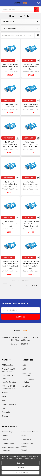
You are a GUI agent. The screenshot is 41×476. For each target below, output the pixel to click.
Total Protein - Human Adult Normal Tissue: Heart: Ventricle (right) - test (10, 264)
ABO (24, 365)
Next (33, 286)
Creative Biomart (8, 443)
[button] (37, 35)
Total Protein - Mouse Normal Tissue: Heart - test (10, 66)
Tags (4, 400)
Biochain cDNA (26, 440)
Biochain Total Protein (29, 432)
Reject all (20, 468)
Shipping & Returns (9, 404)
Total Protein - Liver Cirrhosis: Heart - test (31, 105)
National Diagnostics (9, 432)
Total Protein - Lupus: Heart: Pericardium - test (31, 66)
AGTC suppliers (7, 365)
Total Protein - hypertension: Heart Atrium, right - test (10, 184)
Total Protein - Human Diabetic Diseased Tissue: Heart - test (31, 224)
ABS (24, 369)
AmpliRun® (26, 386)
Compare (17, 60)
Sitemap (5, 416)
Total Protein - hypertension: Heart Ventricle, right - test (10, 144)
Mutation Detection (9, 382)
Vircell (23, 436)
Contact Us (6, 412)
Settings (20, 463)
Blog (3, 408)
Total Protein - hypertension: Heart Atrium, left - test (30, 184)
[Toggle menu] (3, 3)
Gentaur (5, 440)
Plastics (5, 392)
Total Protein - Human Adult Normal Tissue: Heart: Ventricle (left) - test (31, 264)
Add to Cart (8, 60)
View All (24, 450)
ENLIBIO (5, 436)
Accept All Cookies (20, 472)
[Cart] (38, 3)
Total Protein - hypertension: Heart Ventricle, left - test (30, 144)
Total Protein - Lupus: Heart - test (10, 105)
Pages (4, 396)
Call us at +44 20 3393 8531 (20, 344)
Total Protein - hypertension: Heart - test (10, 224)
